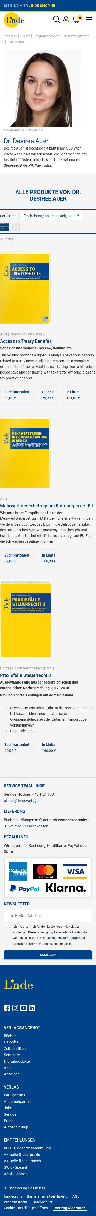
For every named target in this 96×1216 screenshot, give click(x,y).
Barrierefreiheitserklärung (47, 1196)
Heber (4, 668)
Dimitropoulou (21, 334)
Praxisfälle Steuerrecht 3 (25, 675)
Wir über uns (14, 1095)
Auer (3, 334)
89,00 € (16, 558)
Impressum (13, 1196)
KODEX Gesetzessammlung (27, 1148)
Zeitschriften (15, 1048)
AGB (76, 1196)
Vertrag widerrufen (70, 1208)
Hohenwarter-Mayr (27, 668)
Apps (8, 1067)
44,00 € (16, 747)
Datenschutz (43, 1202)
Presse (10, 1120)
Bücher (10, 1035)
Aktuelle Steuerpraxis (22, 1154)
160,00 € (49, 558)
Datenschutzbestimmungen (61, 938)
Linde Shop (40, 6)
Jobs (8, 1108)
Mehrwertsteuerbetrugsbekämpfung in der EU (46, 505)
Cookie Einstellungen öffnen (26, 1208)
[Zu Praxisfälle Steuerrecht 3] (25, 618)
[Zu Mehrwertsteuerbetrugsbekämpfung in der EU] (25, 452)
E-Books (11, 1042)
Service (10, 1114)
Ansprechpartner (18, 1101)
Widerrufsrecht (15, 1202)
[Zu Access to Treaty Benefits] (25, 287)
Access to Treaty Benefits (26, 341)
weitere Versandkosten (28, 826)
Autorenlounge (16, 1127)
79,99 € (48, 395)
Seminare (12, 1055)
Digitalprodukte (17, 1061)
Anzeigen (11, 1074)
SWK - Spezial (15, 1167)
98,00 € (16, 395)
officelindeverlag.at (22, 800)
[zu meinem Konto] (66, 20)
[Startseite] (14, 19)
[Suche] (56, 20)
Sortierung (8, 216)
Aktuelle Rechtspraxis (22, 1161)
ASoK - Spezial (16, 1173)
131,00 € (73, 395)
